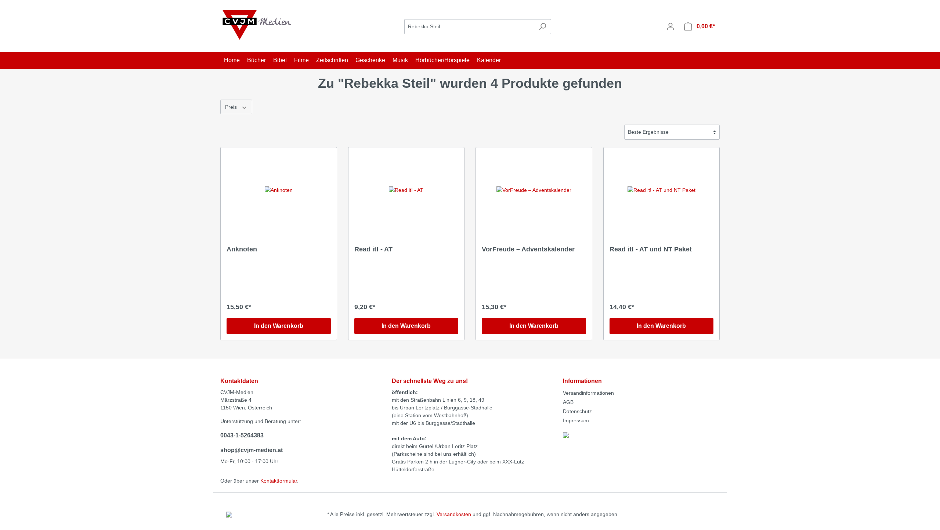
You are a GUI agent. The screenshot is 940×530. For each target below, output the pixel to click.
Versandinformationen (588, 393)
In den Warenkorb (278, 326)
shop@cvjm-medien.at (251, 450)
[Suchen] (542, 26)
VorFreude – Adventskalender (528, 249)
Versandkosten (454, 514)
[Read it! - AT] (406, 190)
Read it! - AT (373, 249)
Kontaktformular (278, 481)
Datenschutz (577, 411)
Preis (231, 107)
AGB (568, 402)
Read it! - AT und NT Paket (651, 249)
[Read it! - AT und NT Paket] (662, 190)
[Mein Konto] (670, 26)
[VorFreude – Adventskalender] (534, 190)
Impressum (576, 420)
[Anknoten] (279, 190)
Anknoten (242, 249)
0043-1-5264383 (242, 435)
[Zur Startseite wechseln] (257, 25)
